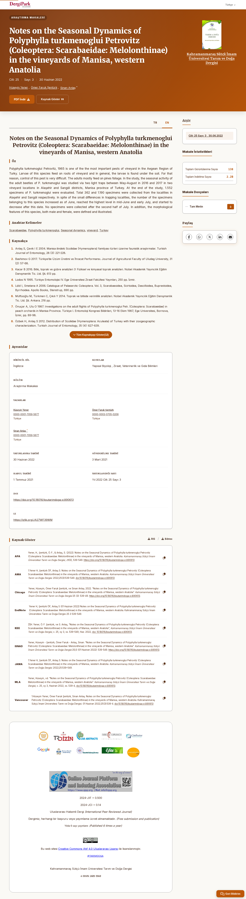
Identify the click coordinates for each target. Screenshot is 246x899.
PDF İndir (20, 99)
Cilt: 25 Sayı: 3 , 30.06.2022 (206, 135)
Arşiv (186, 120)
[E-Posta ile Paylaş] (230, 237)
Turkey (103, 230)
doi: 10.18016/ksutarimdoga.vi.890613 (112, 632)
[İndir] (230, 206)
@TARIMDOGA (95, 855)
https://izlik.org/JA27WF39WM (33, 520)
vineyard (92, 230)
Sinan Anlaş (67, 87)
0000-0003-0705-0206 (105, 414)
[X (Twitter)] (210, 237)
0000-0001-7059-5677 (26, 414)
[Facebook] (189, 237)
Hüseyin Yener (18, 87)
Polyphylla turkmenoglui (43, 230)
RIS (153, 538)
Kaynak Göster (50, 99)
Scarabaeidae (17, 230)
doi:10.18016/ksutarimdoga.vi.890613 (95, 578)
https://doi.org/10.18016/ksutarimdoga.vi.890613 (43, 499)
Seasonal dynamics (73, 230)
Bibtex (168, 538)
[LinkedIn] (220, 237)
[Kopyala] (164, 558)
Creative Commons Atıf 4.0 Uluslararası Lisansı (88, 848)
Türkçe (229, 4)
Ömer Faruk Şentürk (44, 87)
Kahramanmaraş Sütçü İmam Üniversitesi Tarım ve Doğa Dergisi (212, 58)
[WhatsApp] (199, 237)
